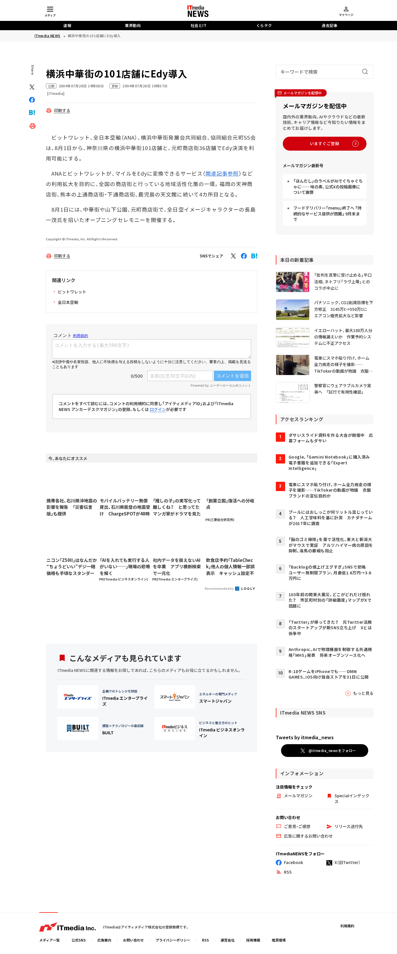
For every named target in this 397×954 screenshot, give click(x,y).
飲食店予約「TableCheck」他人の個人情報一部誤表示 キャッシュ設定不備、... (230, 567)
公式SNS (78, 939)
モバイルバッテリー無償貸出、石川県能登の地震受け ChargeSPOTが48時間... (125, 507)
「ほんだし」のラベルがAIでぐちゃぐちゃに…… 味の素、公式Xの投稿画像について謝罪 (328, 186)
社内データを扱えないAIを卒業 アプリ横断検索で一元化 (177, 566)
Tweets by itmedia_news (305, 737)
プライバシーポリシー (172, 939)
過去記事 (329, 25)
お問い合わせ (133, 939)
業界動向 (133, 25)
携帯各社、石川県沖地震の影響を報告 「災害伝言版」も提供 (72, 507)
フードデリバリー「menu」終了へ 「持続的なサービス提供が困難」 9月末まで (327, 213)
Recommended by (219, 588)
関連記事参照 (222, 173)
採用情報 (253, 939)
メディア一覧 (49, 939)
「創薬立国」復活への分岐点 (230, 503)
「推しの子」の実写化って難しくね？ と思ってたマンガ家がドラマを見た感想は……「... (177, 507)
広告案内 (104, 939)
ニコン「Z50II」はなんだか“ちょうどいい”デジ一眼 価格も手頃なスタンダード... (72, 567)
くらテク (264, 25)
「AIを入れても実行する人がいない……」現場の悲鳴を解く (125, 566)
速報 (67, 25)
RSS (205, 939)
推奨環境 (279, 939)
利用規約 (347, 925)
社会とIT (199, 25)
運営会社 (228, 939)
